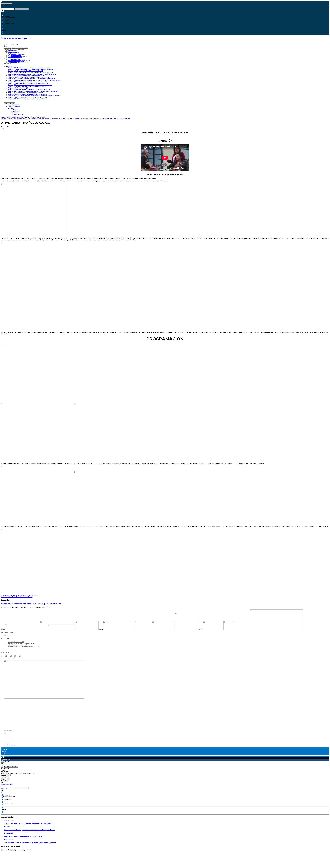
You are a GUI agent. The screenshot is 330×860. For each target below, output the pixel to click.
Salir (2, 763)
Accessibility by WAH (7, 784)
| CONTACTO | (8, 743)
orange (24, 773)
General (33, 119)
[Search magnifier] (2, 11)
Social (114, 119)
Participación (78, 119)
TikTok (3, 758)
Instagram (4, 753)
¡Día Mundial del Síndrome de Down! (16, 597)
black (2, 773)
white (7, 773)
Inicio (2, 117)
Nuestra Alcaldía (65, 119)
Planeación (85, 119)
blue (16, 773)
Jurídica (53, 119)
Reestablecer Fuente (12, 766)
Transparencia (126, 119)
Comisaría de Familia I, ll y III (17, 114)
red (19, 773)
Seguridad (102, 119)
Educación (23, 119)
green (11, 773)
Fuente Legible (5, 768)
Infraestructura (46, 119)
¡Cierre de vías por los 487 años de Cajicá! (19, 595)
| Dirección (10, 108)
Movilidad (57, 119)
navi (33, 773)
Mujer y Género (14, 112)
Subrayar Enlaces (5, 775)
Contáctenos (5, 756)
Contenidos (20, 117)
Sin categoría (108, 119)
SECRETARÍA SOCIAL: (14, 105)
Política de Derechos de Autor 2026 (18, 645)
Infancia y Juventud (15, 111)
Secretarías (7, 117)
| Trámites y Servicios (14, 106)
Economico (17, 119)
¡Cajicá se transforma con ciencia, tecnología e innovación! (31, 604)
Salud (90, 119)
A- (1, 766)
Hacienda (38, 119)
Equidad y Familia (15, 109)
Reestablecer (4, 777)
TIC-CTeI (119, 119)
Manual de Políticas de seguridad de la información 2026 (23, 646)
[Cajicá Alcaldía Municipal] (14, 38)
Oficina (72, 119)
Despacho (13, 117)
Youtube (3, 751)
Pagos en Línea (6, 760)
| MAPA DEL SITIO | (9, 745)
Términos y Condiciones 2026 (16, 642)
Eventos (29, 119)
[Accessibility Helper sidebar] (5, 761)
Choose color (4, 771)
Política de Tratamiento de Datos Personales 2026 (22, 643)
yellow (29, 773)
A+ (5, 766)
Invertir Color (4, 780)
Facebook (4, 749)
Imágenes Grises (5, 779)
